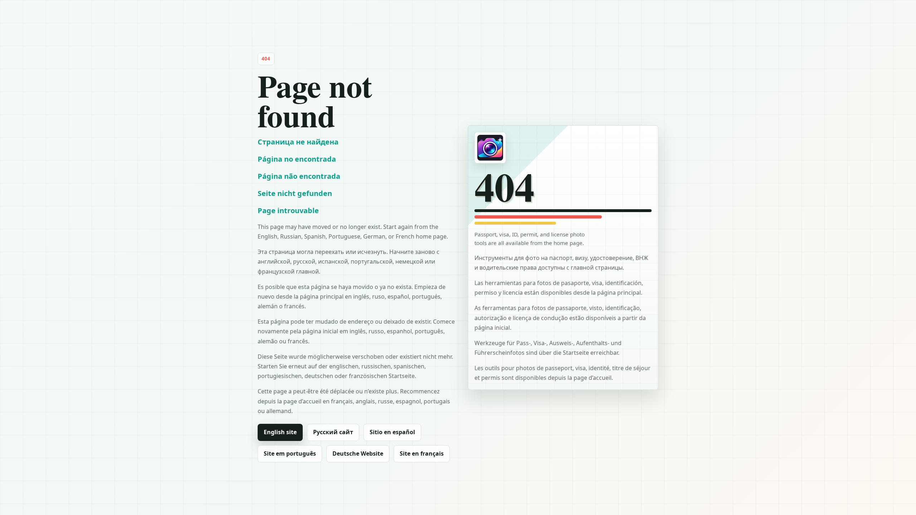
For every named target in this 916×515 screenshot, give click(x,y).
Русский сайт (333, 432)
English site (280, 432)
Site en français (422, 453)
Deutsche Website (357, 453)
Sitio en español (392, 432)
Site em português (290, 453)
